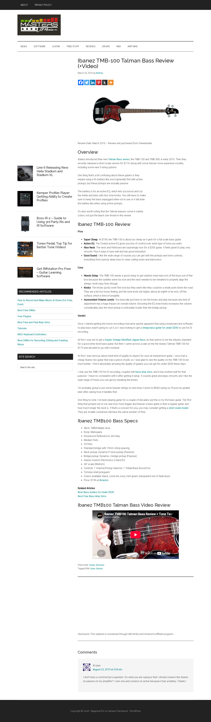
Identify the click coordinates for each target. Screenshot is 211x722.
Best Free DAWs (26, 310)
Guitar (92, 565)
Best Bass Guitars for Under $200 (96, 492)
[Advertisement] (170, 194)
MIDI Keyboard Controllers (31, 334)
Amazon (103, 480)
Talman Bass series (119, 159)
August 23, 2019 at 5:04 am (107, 669)
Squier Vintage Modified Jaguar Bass (125, 339)
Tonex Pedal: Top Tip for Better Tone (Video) (54, 245)
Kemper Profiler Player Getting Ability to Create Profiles (54, 196)
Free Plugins (24, 316)
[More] (111, 82)
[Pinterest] (98, 82)
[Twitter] (86, 82)
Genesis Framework (118, 711)
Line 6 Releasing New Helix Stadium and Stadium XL (52, 171)
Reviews (100, 565)
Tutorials (22, 328)
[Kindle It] (105, 82)
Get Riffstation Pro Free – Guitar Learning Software (54, 272)
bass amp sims (144, 371)
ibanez (99, 568)
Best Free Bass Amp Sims (92, 496)
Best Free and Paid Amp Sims (33, 322)
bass (93, 568)
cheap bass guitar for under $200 (160, 327)
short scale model (178, 408)
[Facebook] (80, 82)
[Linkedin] (92, 82)
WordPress (135, 711)
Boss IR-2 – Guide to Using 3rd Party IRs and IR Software (53, 221)
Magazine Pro (97, 711)
